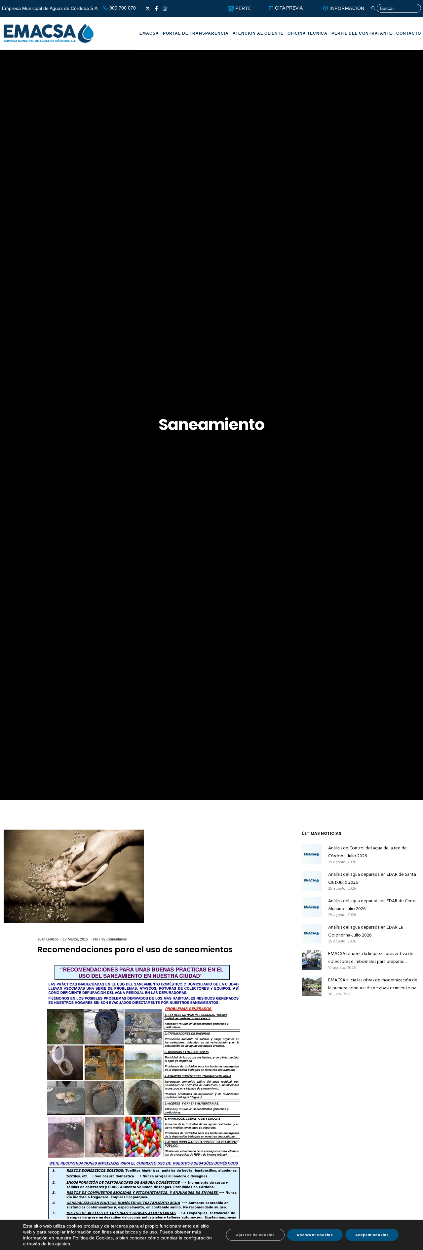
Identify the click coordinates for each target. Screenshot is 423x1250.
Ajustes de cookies (255, 1234)
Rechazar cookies (315, 1234)
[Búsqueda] (396, 8)
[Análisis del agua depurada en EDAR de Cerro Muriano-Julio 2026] (312, 907)
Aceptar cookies (372, 1234)
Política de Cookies (93, 1237)
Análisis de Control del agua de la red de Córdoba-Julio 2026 (367, 852)
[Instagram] (165, 8)
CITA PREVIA (288, 8)
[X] (147, 8)
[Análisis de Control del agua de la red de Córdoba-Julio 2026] (312, 854)
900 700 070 (122, 8)
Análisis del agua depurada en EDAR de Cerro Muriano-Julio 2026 (372, 904)
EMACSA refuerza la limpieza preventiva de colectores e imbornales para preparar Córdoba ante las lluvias (370, 958)
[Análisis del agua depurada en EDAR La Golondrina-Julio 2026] (312, 933)
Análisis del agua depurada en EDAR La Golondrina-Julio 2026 (365, 931)
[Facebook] (156, 8)
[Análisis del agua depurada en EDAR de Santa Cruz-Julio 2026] (312, 881)
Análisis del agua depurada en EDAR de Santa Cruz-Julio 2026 (372, 878)
